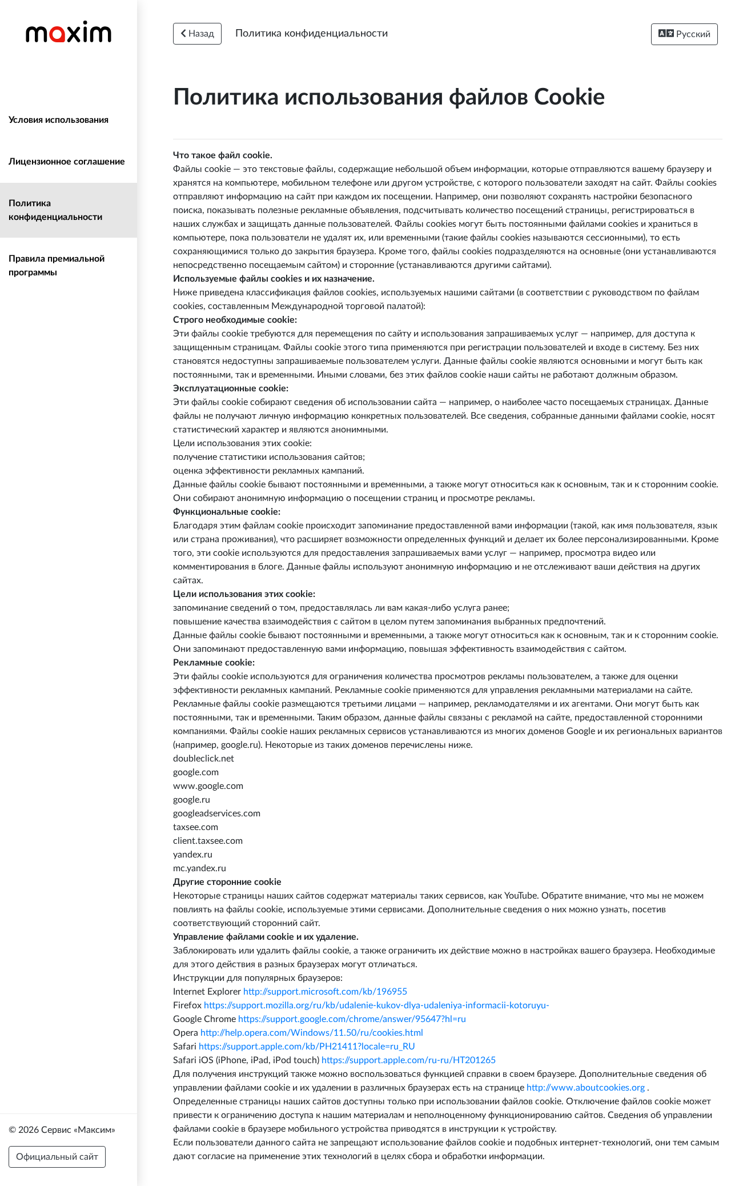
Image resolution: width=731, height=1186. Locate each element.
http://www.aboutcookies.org (586, 1087)
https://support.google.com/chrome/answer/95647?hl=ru (352, 1019)
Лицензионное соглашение (67, 161)
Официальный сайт (57, 1156)
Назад (200, 33)
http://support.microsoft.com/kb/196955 (325, 991)
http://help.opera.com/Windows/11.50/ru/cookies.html (311, 1032)
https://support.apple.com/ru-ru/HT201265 (409, 1060)
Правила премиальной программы (57, 265)
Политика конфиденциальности (55, 210)
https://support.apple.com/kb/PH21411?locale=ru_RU (307, 1046)
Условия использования (59, 120)
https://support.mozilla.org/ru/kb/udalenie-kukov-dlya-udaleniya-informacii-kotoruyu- (376, 1005)
